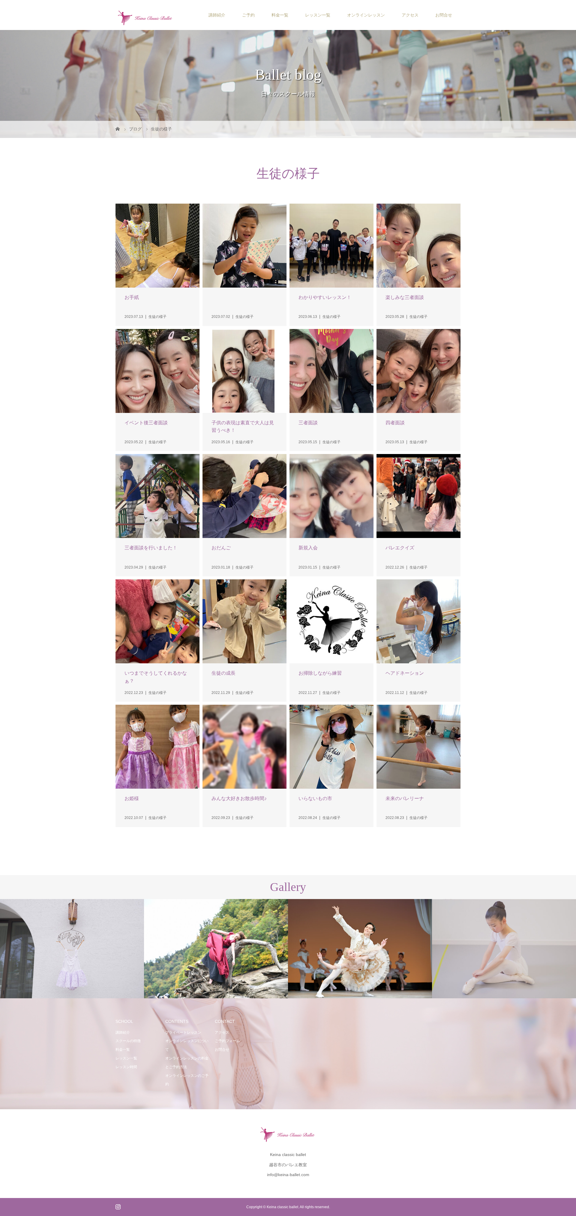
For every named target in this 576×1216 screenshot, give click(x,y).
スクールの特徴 (128, 1041)
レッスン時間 (126, 1067)
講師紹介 (216, 15)
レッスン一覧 (317, 15)
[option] (72, 949)
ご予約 (248, 15)
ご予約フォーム (227, 1041)
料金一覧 (280, 15)
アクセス (410, 15)
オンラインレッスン (366, 15)
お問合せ (443, 15)
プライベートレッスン (183, 1032)
